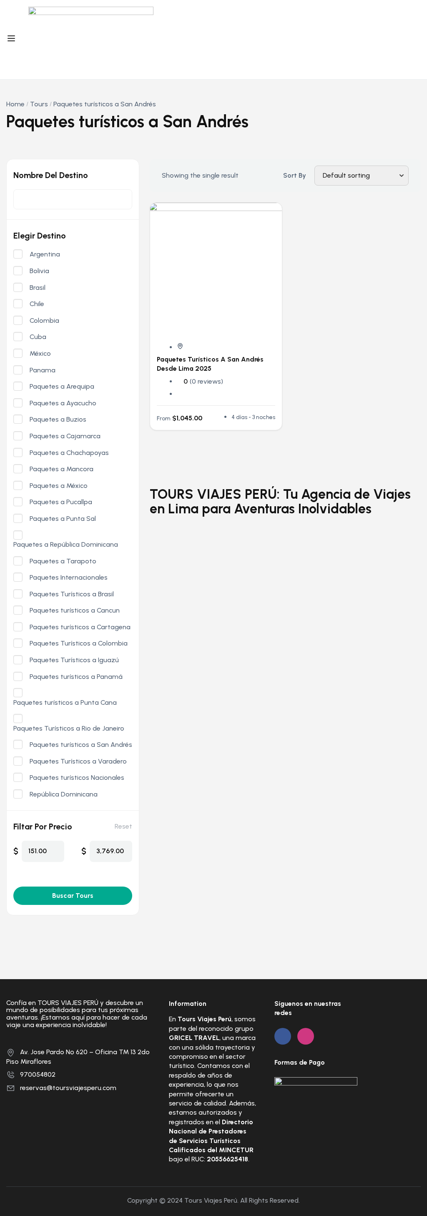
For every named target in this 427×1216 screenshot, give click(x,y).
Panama (42, 370)
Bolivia (39, 271)
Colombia (44, 320)
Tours (39, 104)
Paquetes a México (59, 486)
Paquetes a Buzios (58, 419)
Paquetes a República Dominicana (65, 544)
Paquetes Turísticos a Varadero (78, 761)
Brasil (37, 287)
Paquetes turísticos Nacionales (77, 777)
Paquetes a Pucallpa (61, 502)
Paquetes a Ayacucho (63, 403)
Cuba (38, 337)
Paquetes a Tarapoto (63, 561)
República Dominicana (64, 794)
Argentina (45, 254)
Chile (37, 304)
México (40, 353)
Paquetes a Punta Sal (63, 519)
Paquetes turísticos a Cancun (75, 610)
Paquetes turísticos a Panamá (76, 677)
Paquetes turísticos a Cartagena (80, 627)
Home (15, 104)
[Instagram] (305, 1036)
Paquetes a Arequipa (62, 386)
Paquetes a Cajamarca (65, 436)
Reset (123, 826)
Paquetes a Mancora (61, 469)
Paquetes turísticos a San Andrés (81, 745)
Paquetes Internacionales (69, 577)
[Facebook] (282, 1036)
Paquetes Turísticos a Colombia (79, 643)
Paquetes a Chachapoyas (69, 453)
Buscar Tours (72, 895)
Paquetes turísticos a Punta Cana (65, 702)
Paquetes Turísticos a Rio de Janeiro (68, 728)
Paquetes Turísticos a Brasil (72, 594)
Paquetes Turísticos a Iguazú (74, 660)
